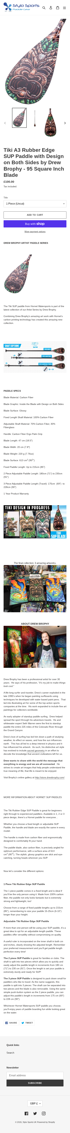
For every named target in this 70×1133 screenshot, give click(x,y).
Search (10, 1052)
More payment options (35, 231)
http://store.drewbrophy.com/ (49, 777)
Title (6, 197)
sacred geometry (36, 750)
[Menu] (64, 7)
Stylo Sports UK (29, 1122)
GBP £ (34, 1103)
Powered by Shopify (46, 1122)
